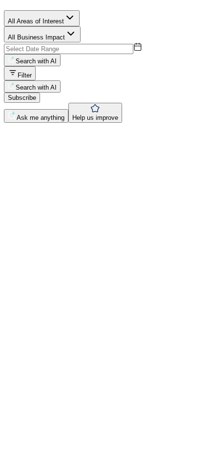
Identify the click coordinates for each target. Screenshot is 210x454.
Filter (25, 75)
